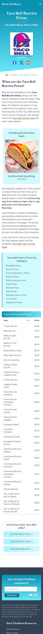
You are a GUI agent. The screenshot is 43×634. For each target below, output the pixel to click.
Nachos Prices (12, 288)
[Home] (6, 75)
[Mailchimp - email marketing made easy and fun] (33, 595)
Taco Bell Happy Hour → (21, 549)
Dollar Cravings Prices (16, 280)
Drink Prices (11, 284)
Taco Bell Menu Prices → (21, 541)
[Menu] (40, 4)
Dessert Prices (12, 277)
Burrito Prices (12, 269)
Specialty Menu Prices (16, 295)
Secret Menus (12, 629)
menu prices (24, 75)
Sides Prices (11, 291)
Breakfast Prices (13, 266)
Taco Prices (11, 299)
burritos (35, 75)
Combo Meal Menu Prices (17, 273)
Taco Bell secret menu (24, 118)
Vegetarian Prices (14, 302)
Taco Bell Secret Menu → (21, 534)
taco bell (13, 75)
